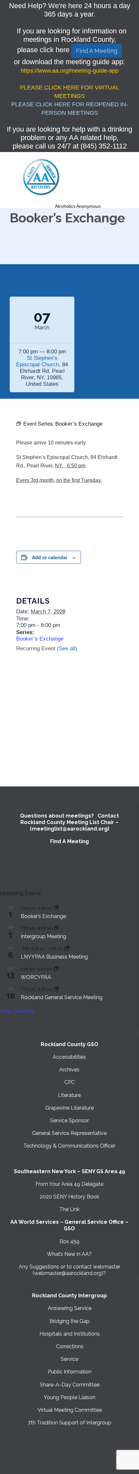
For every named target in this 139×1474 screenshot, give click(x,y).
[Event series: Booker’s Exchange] (56, 908)
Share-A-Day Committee (70, 1385)
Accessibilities (69, 1057)
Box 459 (69, 1241)
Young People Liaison (69, 1397)
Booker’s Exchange (39, 639)
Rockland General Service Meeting (61, 997)
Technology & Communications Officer (69, 1146)
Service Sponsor (69, 1120)
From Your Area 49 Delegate (69, 1184)
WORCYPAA (36, 977)
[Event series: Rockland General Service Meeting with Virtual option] (56, 989)
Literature (69, 1095)
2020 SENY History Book (69, 1197)
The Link (69, 1209)
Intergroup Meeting (43, 936)
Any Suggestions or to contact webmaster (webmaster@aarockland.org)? (69, 1270)
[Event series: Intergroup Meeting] (56, 928)
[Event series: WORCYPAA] (56, 969)
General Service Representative (69, 1133)
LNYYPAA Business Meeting (54, 957)
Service (69, 1359)
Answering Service (69, 1308)
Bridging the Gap (69, 1321)
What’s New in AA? (69, 1254)
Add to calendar (49, 557)
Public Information (69, 1372)
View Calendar (17, 1011)
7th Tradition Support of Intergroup (69, 1423)
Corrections (69, 1346)
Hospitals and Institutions (69, 1334)
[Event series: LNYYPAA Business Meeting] (67, 948)
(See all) (67, 648)
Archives (69, 1070)
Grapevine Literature (69, 1108)
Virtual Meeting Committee (69, 1410)
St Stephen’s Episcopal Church (37, 361)
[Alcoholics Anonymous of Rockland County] (41, 177)
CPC (69, 1082)
